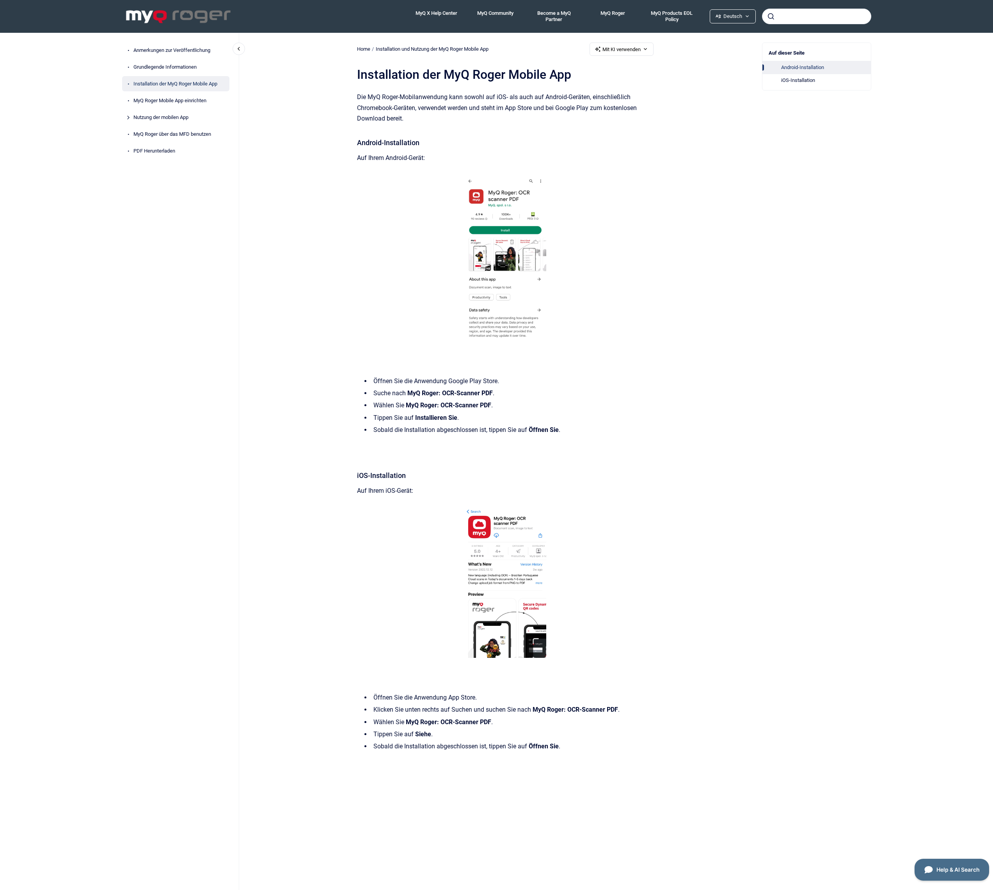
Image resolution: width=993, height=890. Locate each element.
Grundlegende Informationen (165, 67)
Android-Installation (802, 67)
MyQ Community (495, 13)
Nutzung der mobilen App (160, 117)
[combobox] (816, 16)
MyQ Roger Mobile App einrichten (169, 100)
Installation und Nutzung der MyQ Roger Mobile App (432, 49)
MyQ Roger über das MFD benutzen (172, 134)
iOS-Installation (798, 80)
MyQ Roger (612, 13)
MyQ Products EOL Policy (672, 16)
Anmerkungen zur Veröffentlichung (171, 50)
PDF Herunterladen (154, 151)
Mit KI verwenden (621, 49)
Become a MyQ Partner (554, 16)
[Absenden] (771, 16)
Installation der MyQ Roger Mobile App (175, 84)
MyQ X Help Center (436, 13)
